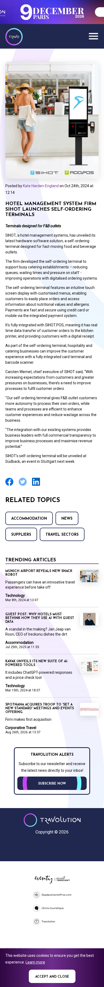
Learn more (35, 962)
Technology (15, 595)
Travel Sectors (62, 535)
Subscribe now (52, 783)
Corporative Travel (20, 727)
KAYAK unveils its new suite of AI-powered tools (36, 663)
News (67, 519)
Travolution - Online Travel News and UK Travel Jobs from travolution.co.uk (52, 820)
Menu (93, 36)
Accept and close (52, 976)
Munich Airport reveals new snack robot (38, 573)
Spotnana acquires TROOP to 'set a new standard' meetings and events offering (39, 708)
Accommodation (29, 519)
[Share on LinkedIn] (36, 485)
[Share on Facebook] (9, 485)
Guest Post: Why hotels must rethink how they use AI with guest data (39, 618)
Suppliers (21, 535)
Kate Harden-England (41, 186)
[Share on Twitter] (23, 485)
